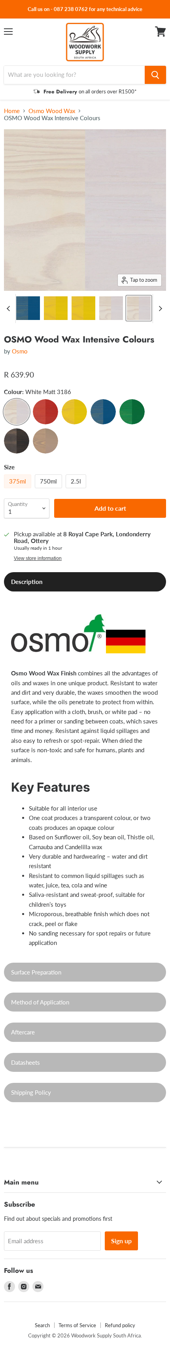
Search (42, 1325)
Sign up (121, 1240)
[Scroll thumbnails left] (9, 308)
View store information (38, 558)
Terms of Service (77, 1325)
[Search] (155, 75)
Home (12, 111)
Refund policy (120, 1325)
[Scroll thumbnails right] (159, 308)
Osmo (20, 351)
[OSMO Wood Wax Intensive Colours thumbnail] (28, 308)
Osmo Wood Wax (51, 111)
